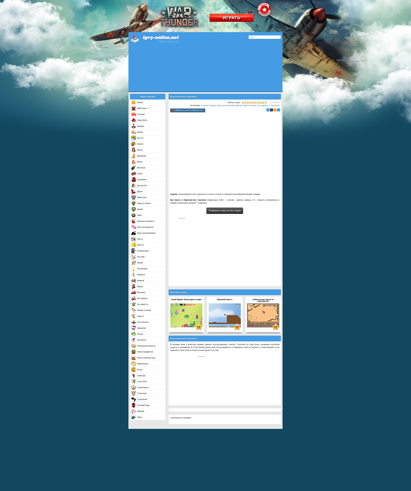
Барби (140, 132)
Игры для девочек (145, 227)
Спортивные (143, 387)
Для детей (142, 185)
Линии (140, 263)
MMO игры (143, 108)
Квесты (140, 245)
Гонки (139, 174)
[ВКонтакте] (268, 110)
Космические (143, 251)
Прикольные (143, 364)
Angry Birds (142, 120)
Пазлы (140, 334)
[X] (271, 110)
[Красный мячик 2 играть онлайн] (225, 315)
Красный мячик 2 (224, 299)
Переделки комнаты (146, 346)
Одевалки (141, 328)
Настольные (143, 322)
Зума (139, 215)
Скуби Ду (141, 375)
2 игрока (141, 114)
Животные (142, 197)
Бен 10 (140, 138)
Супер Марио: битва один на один (186, 299)
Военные (141, 168)
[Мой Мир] (278, 110)
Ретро (140, 370)
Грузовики (141, 179)
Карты (140, 239)
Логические (142, 269)
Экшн (139, 417)
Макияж (140, 280)
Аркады (140, 126)
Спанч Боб (142, 381)
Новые (140, 102)
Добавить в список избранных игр (189, 110)
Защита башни (144, 203)
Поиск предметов (145, 352)
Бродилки (141, 156)
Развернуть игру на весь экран (225, 210)
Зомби (140, 209)
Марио (140, 286)
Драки (140, 191)
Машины (141, 292)
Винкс (139, 162)
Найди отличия (144, 310)
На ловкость (142, 304)
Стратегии (142, 393)
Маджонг (141, 275)
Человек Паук (143, 405)
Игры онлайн (158, 38)
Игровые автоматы (145, 221)
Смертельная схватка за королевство (263, 300)
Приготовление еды (146, 358)
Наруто (140, 316)
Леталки (141, 257)
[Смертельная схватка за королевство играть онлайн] (263, 315)
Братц (140, 150)
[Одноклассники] (275, 110)
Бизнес (140, 144)
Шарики (140, 411)
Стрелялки (142, 399)
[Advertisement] (205, 69)
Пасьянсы (141, 340)
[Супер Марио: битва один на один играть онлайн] (186, 315)
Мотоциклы (142, 298)
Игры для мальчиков (146, 233)
